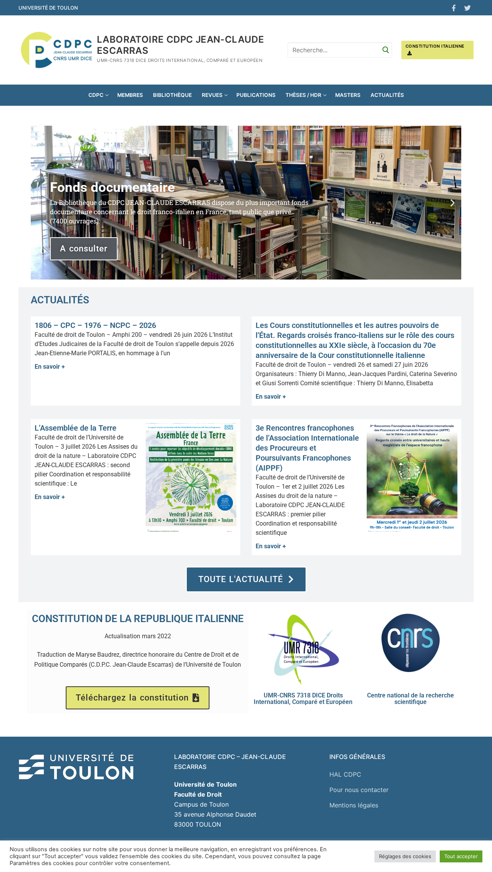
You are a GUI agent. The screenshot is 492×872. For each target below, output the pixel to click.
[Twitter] (468, 8)
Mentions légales (353, 805)
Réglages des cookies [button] (405, 856)
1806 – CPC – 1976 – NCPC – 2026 (95, 325)
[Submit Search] (386, 50)
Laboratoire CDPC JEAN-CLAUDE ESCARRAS (180, 45)
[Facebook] (454, 8)
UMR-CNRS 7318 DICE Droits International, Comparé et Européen (303, 699)
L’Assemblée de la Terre (75, 428)
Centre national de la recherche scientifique (410, 699)
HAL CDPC (345, 774)
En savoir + (50, 366)
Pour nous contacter (359, 790)
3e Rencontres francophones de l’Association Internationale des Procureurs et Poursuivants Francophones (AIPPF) (307, 448)
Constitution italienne (435, 46)
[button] (39, 202)
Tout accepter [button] (461, 856)
